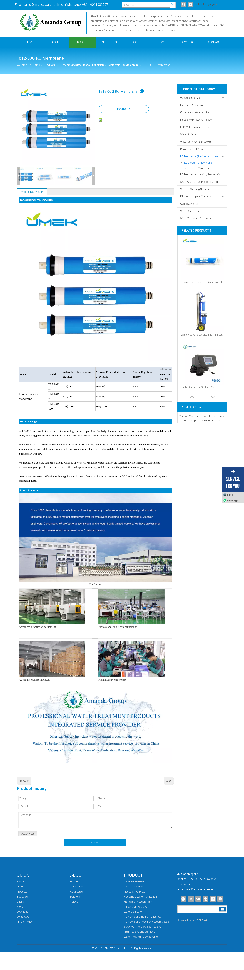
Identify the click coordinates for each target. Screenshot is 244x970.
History (74, 881)
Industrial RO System (192, 105)
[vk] (198, 899)
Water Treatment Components (197, 218)
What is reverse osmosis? (215, 416)
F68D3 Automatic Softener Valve (199, 387)
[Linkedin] (213, 899)
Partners (75, 896)
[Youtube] (190, 4)
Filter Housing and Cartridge (195, 196)
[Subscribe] (222, 909)
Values (74, 901)
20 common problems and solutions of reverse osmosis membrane (190, 420)
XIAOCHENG (200, 920)
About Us (22, 886)
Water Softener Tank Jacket (195, 141)
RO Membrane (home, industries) (142, 916)
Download (22, 911)
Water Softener (188, 134)
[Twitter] (191, 899)
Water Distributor (189, 211)
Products (22, 891)
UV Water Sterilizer (190, 97)
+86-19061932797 (95, 4)
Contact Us (23, 916)
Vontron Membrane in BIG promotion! (190, 416)
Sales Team (76, 886)
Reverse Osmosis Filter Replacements (202, 282)
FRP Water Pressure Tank (194, 127)
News (20, 906)
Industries (22, 896)
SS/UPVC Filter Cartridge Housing (199, 181)
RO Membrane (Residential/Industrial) (201, 156)
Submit (95, 842)
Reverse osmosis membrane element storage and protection (215, 420)
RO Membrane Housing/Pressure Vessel (203, 174)
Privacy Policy (25, 921)
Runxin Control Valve (191, 149)
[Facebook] (183, 4)
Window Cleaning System (194, 189)
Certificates (76, 891)
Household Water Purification (196, 119)
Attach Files (27, 833)
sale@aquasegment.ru (199, 889)
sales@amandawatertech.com (45, 4)
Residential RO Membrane (197, 162)
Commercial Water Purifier (195, 112)
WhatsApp (232, 500)
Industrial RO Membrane (196, 168)
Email (230, 495)
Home (20, 881)
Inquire (121, 109)
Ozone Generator (189, 203)
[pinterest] (183, 899)
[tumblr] (205, 899)
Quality (20, 901)
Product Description (31, 191)
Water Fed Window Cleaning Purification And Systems (202, 334)
